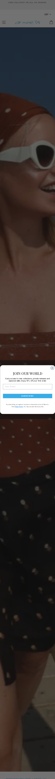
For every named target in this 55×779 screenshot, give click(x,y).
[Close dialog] (52, 368)
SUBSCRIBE (27, 396)
